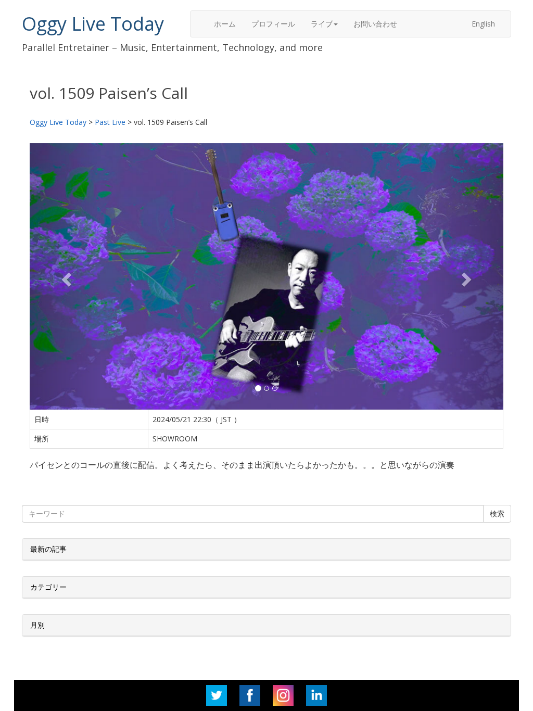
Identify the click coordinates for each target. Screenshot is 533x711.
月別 (37, 625)
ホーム (225, 24)
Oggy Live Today (93, 23)
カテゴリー (48, 587)
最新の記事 (48, 549)
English (483, 24)
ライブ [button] (322, 24)
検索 (497, 513)
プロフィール (273, 24)
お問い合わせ (375, 24)
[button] (65, 276)
